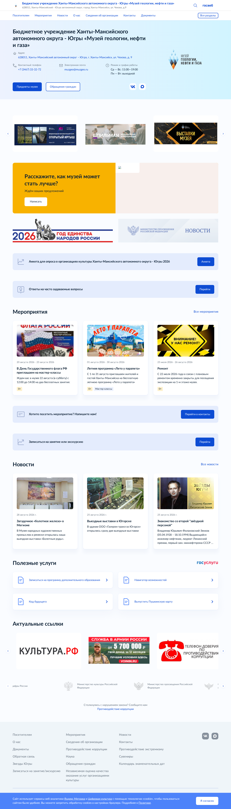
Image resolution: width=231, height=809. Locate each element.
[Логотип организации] (16, 5)
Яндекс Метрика (74, 799)
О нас (76, 15)
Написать (36, 201)
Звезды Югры (22, 763)
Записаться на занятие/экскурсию (36, 771)
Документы (148, 15)
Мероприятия (43, 15)
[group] (45, 133)
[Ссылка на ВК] (133, 86)
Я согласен (207, 801)
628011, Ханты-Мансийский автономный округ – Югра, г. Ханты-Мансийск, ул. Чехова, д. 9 (75, 57)
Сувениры (126, 756)
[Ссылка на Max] (142, 86)
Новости (62, 15)
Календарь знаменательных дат (142, 763)
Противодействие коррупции (115, 709)
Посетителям (21, 15)
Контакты (129, 15)
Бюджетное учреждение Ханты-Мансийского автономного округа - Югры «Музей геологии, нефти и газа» (98, 3)
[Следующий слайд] (223, 134)
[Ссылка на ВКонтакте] (205, 736)
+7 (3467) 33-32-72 (29, 69)
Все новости (209, 464)
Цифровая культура (100, 799)
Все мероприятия (206, 311)
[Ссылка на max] (215, 736)
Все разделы (208, 15)
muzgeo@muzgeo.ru (76, 69)
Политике (144, 803)
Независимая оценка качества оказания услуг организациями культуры (87, 776)
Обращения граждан (80, 763)
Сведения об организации (102, 15)
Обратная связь (24, 756)
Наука (70, 756)
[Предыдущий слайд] (8, 134)
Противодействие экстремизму (141, 749)
